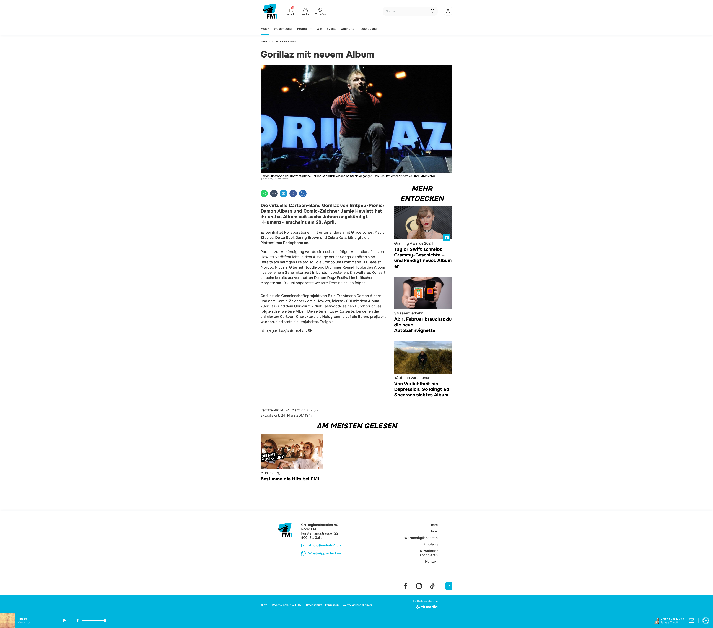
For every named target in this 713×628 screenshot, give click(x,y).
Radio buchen (368, 28)
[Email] (283, 193)
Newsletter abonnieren (429, 553)
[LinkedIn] (303, 193)
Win (319, 28)
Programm (304, 28)
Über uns (347, 28)
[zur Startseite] (270, 11)
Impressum (332, 604)
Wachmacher (283, 28)
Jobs (434, 531)
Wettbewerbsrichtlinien (358, 604)
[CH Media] (425, 606)
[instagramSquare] (419, 586)
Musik (265, 28)
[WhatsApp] (264, 193)
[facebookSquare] (405, 586)
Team (433, 525)
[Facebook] (293, 193)
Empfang (431, 544)
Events (331, 28)
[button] (320, 11)
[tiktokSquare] (432, 586)
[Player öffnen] (706, 620)
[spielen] (64, 620)
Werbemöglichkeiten (421, 538)
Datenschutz (314, 604)
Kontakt (431, 562)
